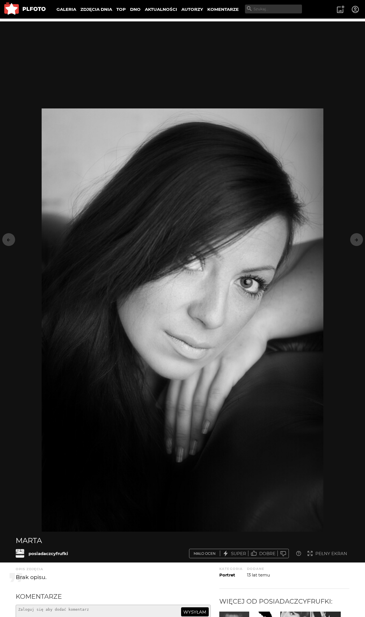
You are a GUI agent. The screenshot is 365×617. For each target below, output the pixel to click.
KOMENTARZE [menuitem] (223, 9)
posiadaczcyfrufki (48, 553)
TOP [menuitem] (121, 9)
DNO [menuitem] (135, 9)
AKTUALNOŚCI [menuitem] (161, 9)
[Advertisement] (182, 61)
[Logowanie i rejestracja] (355, 9)
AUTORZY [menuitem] (192, 9)
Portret (227, 575)
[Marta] (20, 553)
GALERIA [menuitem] (66, 9)
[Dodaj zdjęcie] (340, 9)
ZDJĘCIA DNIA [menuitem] (96, 9)
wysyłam (194, 612)
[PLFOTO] (25, 9)
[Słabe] (283, 553)
